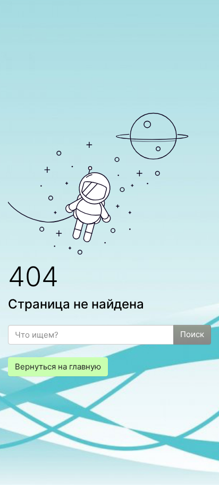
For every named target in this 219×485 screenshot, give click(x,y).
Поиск (192, 334)
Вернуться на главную (58, 366)
